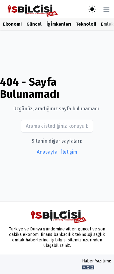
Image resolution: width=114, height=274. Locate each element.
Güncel (34, 24)
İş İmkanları (59, 24)
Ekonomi (12, 24)
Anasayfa (47, 152)
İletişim (69, 152)
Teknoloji (86, 24)
